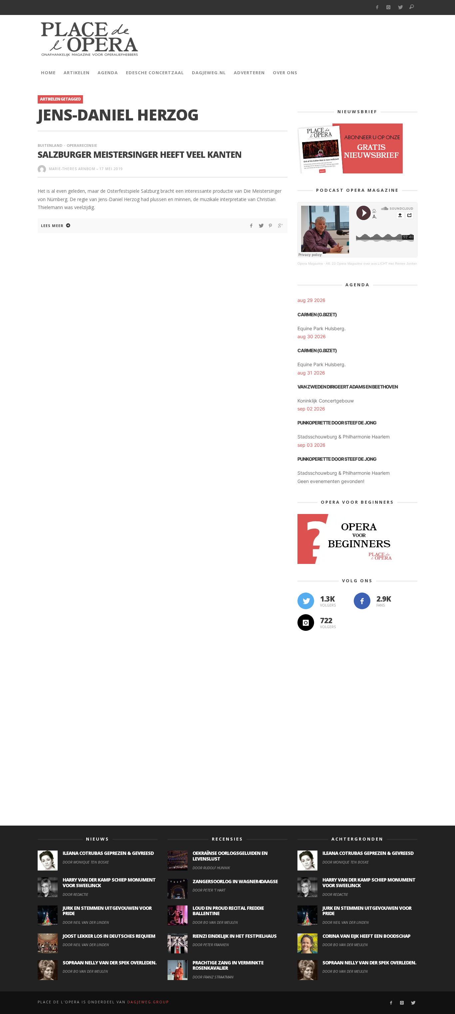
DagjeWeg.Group (148, 1002)
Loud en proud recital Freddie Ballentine (228, 911)
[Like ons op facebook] (362, 601)
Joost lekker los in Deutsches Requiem (109, 936)
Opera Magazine (310, 263)
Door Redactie (75, 894)
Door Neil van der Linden (86, 922)
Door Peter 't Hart (209, 889)
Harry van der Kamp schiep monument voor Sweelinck (109, 882)
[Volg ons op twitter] (305, 601)
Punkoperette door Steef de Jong (336, 422)
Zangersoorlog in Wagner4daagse (235, 881)
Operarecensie (82, 145)
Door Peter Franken (211, 944)
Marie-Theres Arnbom (72, 168)
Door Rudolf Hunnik (211, 867)
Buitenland (50, 145)
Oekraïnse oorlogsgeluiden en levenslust (230, 856)
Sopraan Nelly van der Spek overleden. (109, 962)
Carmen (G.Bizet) (317, 314)
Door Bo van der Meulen (85, 971)
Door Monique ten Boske (86, 862)
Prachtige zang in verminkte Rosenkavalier (228, 965)
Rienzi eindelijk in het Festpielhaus (234, 936)
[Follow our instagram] (305, 622)
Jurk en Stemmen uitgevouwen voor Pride (107, 911)
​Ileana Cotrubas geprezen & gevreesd (108, 853)
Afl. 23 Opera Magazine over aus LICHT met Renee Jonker (371, 263)
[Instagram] (388, 7)
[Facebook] (377, 7)
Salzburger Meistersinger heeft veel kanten (139, 154)
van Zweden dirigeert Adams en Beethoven (347, 386)
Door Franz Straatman (213, 976)
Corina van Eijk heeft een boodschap (366, 936)
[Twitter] (400, 7)
